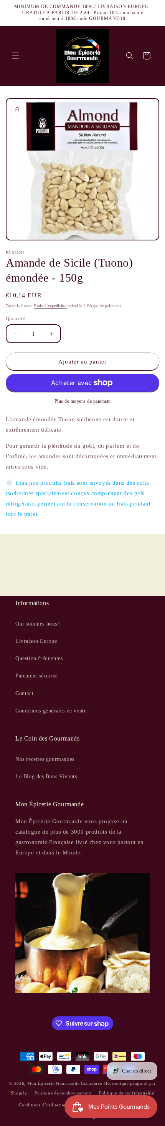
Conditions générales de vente (50, 711)
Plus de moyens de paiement (82, 401)
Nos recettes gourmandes (44, 759)
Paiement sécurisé (36, 676)
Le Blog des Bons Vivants (46, 776)
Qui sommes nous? (37, 624)
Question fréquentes (39, 658)
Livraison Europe (36, 641)
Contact (24, 693)
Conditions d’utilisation (43, 1105)
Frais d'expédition (50, 306)
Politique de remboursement (63, 1093)
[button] (15, 55)
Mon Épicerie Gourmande (53, 1083)
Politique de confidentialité (126, 1093)
